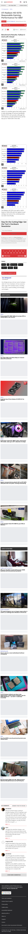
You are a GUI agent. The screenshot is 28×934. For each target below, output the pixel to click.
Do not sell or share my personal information (12, 925)
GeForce (4, 268)
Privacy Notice (19, 238)
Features (4, 21)
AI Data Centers (23, 5)
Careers (3, 922)
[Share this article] (2, 29)
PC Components (5, 9)
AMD (15, 268)
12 (17, 253)
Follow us (16, 29)
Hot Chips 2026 (12, 5)
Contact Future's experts (7, 901)
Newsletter (24, 29)
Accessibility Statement (7, 910)
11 (14, 253)
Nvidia (3, 264)
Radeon (10, 268)
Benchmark (14, 264)
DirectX (20, 264)
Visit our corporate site (12, 888)
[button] (26, 2)
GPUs (11, 9)
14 (23, 253)
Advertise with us (6, 913)
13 (20, 253)
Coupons (4, 919)
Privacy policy (5, 904)
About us (4, 916)
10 (11, 253)
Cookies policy (5, 907)
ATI (8, 264)
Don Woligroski (11, 21)
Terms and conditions (7, 898)
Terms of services (17, 237)
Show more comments (13, 875)
